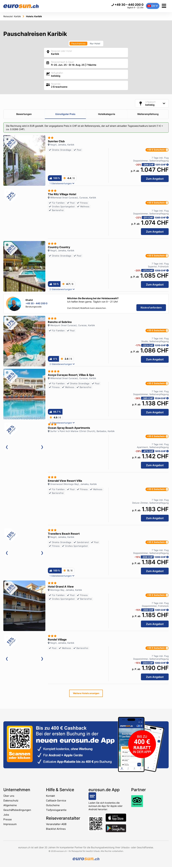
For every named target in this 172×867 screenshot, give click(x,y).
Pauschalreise (78, 43)
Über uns (8, 795)
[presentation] (6, 447)
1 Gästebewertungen (61, 183)
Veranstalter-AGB (56, 824)
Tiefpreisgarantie (56, 810)
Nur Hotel (95, 43)
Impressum (10, 824)
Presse (7, 819)
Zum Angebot (155, 178)
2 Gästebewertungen (61, 289)
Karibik (12, 16)
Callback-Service (56, 800)
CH (153, 5)
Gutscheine (53, 805)
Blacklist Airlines (56, 828)
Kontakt (50, 795)
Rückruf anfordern (151, 307)
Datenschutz (10, 800)
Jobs (6, 814)
